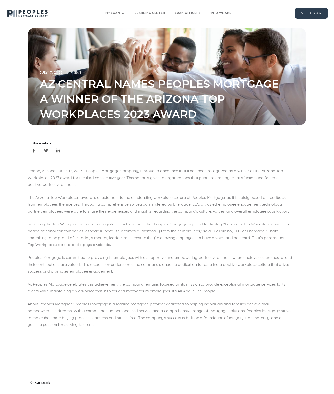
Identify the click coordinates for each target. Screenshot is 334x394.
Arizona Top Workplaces (57, 198)
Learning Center (150, 13)
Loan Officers (187, 13)
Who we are (220, 13)
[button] (115, 13)
